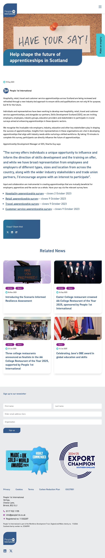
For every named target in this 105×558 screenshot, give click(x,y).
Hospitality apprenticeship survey (24, 193)
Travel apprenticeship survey (22, 204)
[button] (100, 6)
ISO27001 (69, 489)
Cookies (19, 489)
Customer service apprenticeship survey (28, 209)
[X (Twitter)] (11, 551)
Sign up (12, 430)
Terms (31, 489)
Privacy (6, 489)
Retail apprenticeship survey (21, 198)
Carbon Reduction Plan (49, 489)
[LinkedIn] (5, 551)
